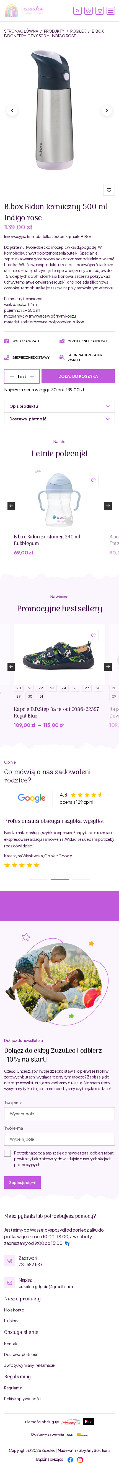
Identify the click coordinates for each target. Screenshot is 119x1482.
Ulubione (11, 1320)
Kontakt (11, 1343)
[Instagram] (80, 1459)
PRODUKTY (54, 30)
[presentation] (11, 506)
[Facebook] (70, 1459)
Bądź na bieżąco (49, 1459)
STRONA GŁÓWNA (21, 30)
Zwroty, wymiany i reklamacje (29, 1365)
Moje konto (14, 1309)
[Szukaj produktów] (77, 11)
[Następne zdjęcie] (107, 110)
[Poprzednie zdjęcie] (12, 110)
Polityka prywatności (22, 1398)
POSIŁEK (78, 30)
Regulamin (13, 1387)
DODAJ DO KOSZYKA (78, 376)
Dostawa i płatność (21, 1354)
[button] (109, 190)
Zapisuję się (20, 1182)
